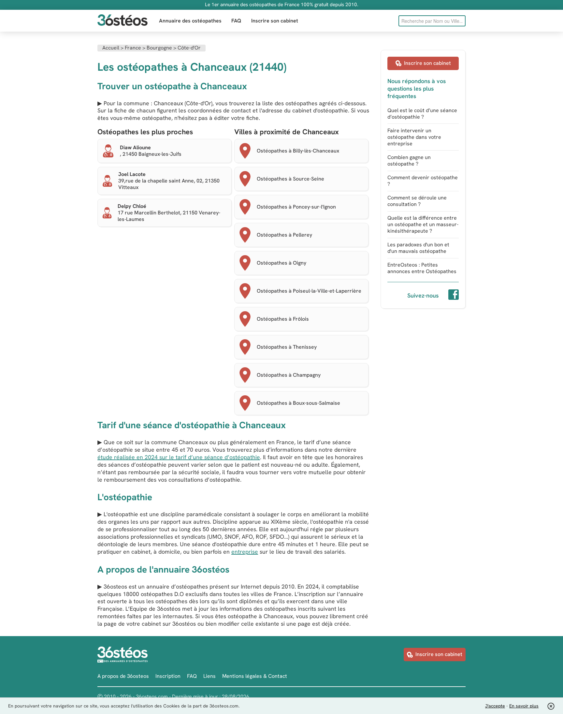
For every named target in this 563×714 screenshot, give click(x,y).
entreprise (244, 551)
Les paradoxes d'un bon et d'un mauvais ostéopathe (418, 248)
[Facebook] (453, 295)
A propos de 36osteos (123, 676)
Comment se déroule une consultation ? (417, 201)
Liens (209, 676)
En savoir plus (524, 706)
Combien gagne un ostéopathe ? (409, 160)
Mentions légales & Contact (254, 676)
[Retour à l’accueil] (122, 21)
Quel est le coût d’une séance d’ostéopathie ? (422, 113)
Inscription (167, 676)
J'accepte (495, 706)
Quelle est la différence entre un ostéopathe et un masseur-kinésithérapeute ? (422, 224)
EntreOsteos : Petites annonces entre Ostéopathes (421, 268)
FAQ (236, 20)
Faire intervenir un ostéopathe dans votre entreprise (414, 137)
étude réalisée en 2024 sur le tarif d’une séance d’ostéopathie (178, 457)
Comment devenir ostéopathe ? (422, 180)
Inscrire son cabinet (274, 20)
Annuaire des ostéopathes (190, 20)
